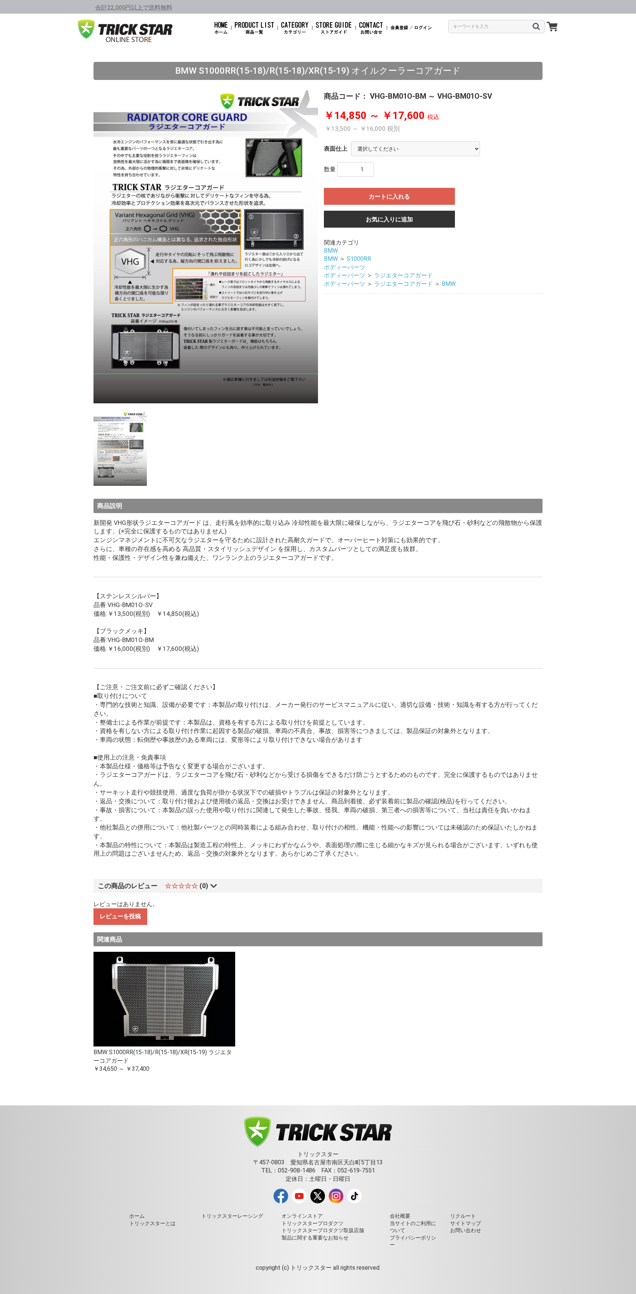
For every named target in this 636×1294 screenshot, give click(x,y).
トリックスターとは (152, 1223)
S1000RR (359, 258)
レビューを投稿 (120, 916)
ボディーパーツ (344, 267)
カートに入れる (389, 196)
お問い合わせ (465, 1230)
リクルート (463, 1216)
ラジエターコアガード (403, 275)
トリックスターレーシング (232, 1216)
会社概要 (400, 1216)
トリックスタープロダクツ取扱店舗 (323, 1230)
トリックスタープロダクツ (312, 1223)
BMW (331, 250)
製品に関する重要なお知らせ (315, 1238)
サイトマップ (465, 1223)
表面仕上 (335, 148)
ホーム (137, 1216)
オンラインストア (302, 1216)
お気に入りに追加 (389, 219)
